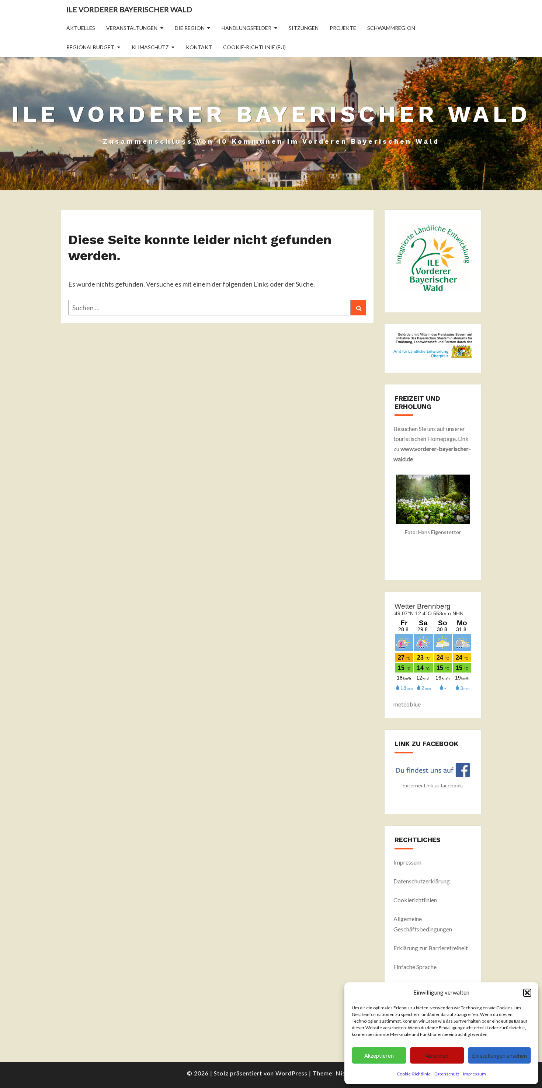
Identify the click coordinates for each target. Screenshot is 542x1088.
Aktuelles (80, 28)
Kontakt (199, 47)
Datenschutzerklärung (421, 881)
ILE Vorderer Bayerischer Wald (129, 9)
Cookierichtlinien (415, 899)
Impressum (474, 1074)
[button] (527, 992)
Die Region (190, 28)
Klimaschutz (150, 47)
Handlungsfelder (246, 28)
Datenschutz (446, 1074)
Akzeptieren (379, 1055)
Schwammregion (391, 28)
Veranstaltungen (131, 28)
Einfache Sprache (415, 966)
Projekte (343, 28)
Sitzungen (304, 28)
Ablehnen (436, 1055)
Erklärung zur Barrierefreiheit (430, 947)
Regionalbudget (90, 47)
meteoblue (407, 704)
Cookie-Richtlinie (414, 1074)
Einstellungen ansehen (499, 1055)
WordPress (291, 1073)
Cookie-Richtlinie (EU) (254, 47)
